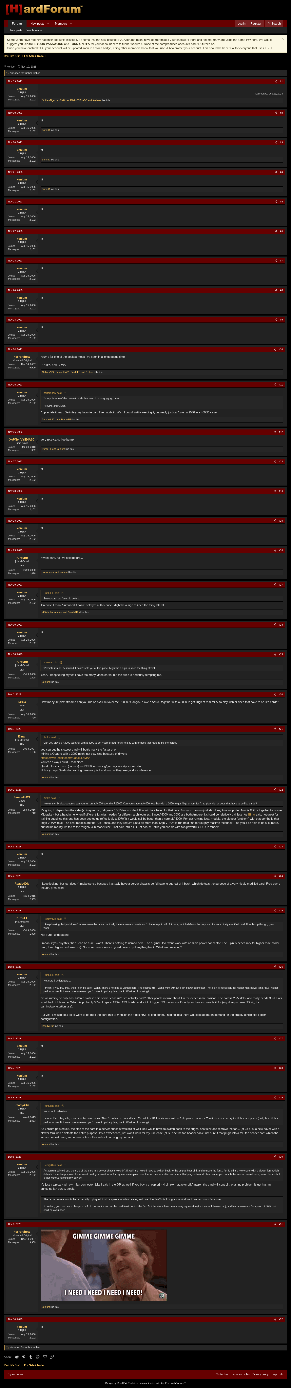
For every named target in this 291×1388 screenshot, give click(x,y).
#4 (281, 172)
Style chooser (16, 1374)
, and (61, 612)
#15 (281, 520)
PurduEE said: (52, 592)
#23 (281, 846)
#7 (281, 260)
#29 (281, 1097)
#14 (281, 491)
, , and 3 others (68, 372)
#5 (281, 201)
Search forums (34, 30)
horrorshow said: (53, 392)
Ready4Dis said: (53, 918)
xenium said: (51, 662)
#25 (281, 910)
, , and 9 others (71, 100)
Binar (251, 814)
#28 (281, 1068)
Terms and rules (240, 1374)
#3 (281, 142)
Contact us (222, 1374)
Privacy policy (260, 1374)
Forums (17, 23)
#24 (281, 876)
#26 (281, 966)
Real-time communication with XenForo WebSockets (157, 1383)
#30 (281, 1156)
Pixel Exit (122, 1383)
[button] (48, 23)
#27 (281, 1038)
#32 (281, 1319)
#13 (281, 461)
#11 (281, 384)
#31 (281, 1224)
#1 (281, 81)
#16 (281, 550)
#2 (281, 113)
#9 (281, 319)
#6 (281, 231)
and (56, 419)
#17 (281, 584)
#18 (281, 624)
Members (61, 23)
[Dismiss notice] (282, 40)
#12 (281, 432)
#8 (281, 290)
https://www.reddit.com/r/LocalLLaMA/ (65, 757)
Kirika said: (50, 737)
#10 (281, 349)
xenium (11, 66)
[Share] (276, 81)
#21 (281, 729)
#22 (281, 789)
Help (274, 1374)
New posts (37, 23)
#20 (281, 694)
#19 (281, 654)
